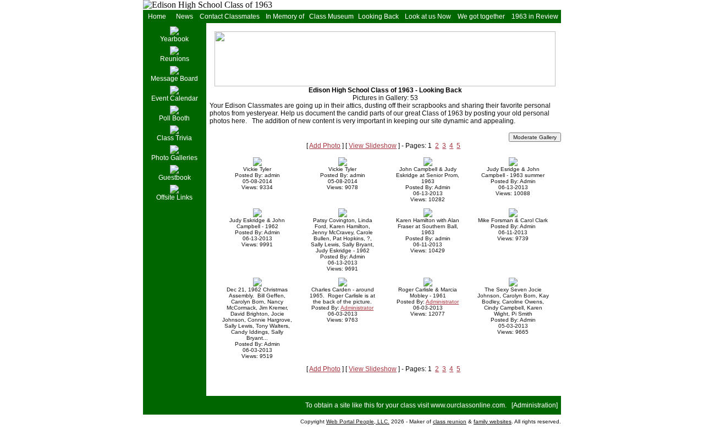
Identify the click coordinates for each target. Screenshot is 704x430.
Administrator (356, 308)
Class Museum (331, 16)
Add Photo (324, 146)
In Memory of (285, 16)
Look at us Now (428, 16)
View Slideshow (373, 146)
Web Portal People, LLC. (357, 421)
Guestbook (174, 177)
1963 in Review (535, 16)
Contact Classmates (230, 16)
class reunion (449, 421)
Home (157, 16)
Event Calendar (174, 98)
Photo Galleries (174, 158)
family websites (493, 421)
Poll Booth (174, 118)
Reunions (174, 59)
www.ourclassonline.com (468, 405)
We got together (481, 16)
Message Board (174, 78)
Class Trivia (174, 138)
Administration (534, 405)
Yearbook (174, 39)
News (184, 16)
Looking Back (378, 16)
